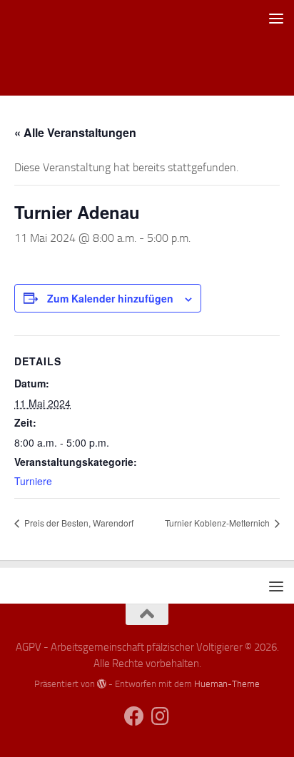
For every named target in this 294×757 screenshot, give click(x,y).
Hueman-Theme (227, 684)
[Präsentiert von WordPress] (101, 684)
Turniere (33, 481)
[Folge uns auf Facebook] (134, 716)
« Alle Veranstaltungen (75, 132)
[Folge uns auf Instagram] (160, 716)
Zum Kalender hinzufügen (110, 298)
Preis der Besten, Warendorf (77, 523)
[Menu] (276, 18)
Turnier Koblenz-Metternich (218, 523)
